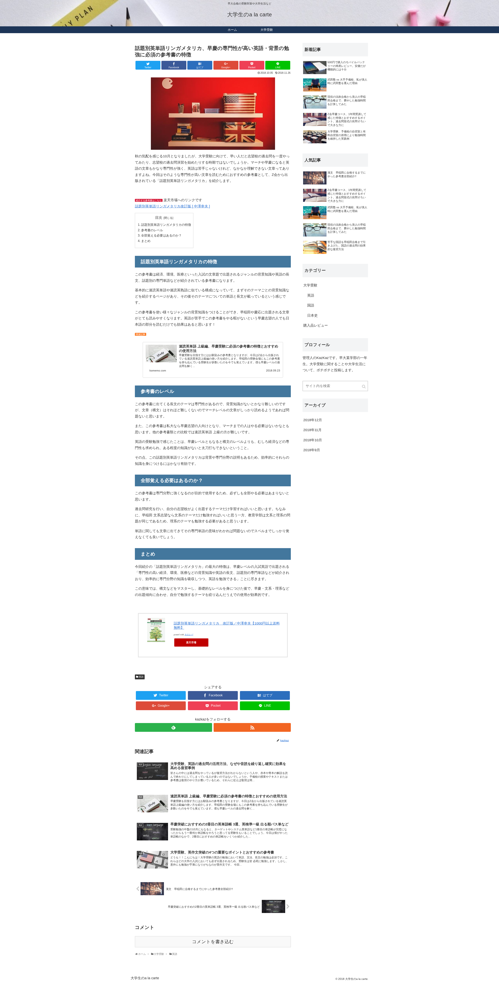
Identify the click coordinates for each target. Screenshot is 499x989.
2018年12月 (312, 420)
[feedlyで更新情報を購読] (173, 727)
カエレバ (189, 635)
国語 (310, 305)
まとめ (145, 241)
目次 (158, 218)
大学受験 (310, 285)
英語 (141, 676)
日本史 (312, 315)
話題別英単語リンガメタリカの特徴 (166, 224)
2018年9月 (311, 450)
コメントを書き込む (213, 941)
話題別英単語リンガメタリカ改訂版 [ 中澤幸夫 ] (172, 206)
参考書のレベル (152, 230)
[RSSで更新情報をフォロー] (252, 727)
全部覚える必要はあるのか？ (161, 235)
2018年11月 (312, 430)
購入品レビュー (315, 325)
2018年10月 (312, 440)
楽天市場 (191, 642)
